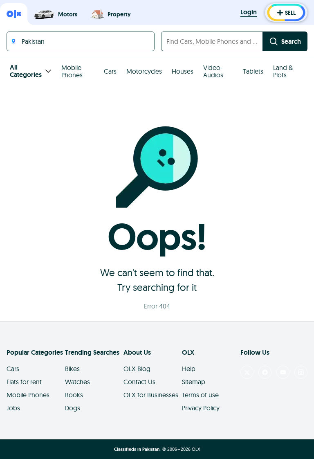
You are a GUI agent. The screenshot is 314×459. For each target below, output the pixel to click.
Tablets (253, 71)
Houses (182, 71)
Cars (110, 71)
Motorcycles (144, 71)
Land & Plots (283, 71)
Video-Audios (213, 71)
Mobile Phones (72, 71)
